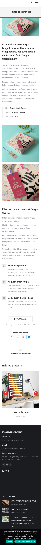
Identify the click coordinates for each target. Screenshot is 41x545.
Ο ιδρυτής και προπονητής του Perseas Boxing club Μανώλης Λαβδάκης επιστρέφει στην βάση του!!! (23, 522)
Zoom (17, 389)
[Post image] (5, 502)
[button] (5, 393)
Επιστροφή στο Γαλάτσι (19, 509)
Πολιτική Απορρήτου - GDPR (25, 542)
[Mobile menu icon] (36, 3)
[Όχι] (38, 537)
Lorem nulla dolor (20, 412)
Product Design (17, 325)
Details (23, 389)
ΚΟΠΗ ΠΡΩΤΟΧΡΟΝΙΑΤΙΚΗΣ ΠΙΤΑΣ (23, 501)
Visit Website (21, 319)
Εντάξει (9, 542)
